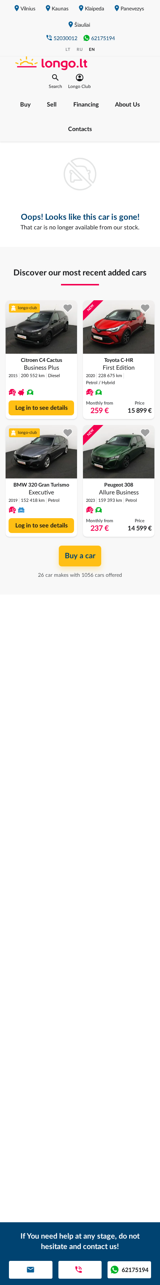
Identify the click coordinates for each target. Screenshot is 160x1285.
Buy (25, 105)
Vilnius (27, 9)
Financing (86, 105)
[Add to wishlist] (68, 308)
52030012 (65, 38)
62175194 (103, 38)
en (92, 50)
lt (68, 50)
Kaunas (60, 9)
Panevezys (132, 9)
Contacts (80, 129)
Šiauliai (82, 25)
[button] (55, 81)
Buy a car (80, 556)
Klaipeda (94, 9)
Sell (52, 105)
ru (80, 50)
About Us (127, 105)
